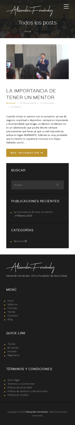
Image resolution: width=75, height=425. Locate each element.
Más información (25, 153)
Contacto (13, 315)
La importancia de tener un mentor (33, 212)
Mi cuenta (13, 347)
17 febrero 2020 (28, 103)
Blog (10, 319)
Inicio (28, 31)
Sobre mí (13, 304)
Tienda (11, 312)
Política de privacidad (20, 387)
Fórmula (12, 308)
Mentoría (10, 103)
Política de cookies (18, 395)
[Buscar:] (37, 185)
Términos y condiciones (21, 384)
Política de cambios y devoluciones (28, 391)
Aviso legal (13, 380)
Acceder (12, 351)
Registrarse (13, 355)
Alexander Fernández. (37, 412)
